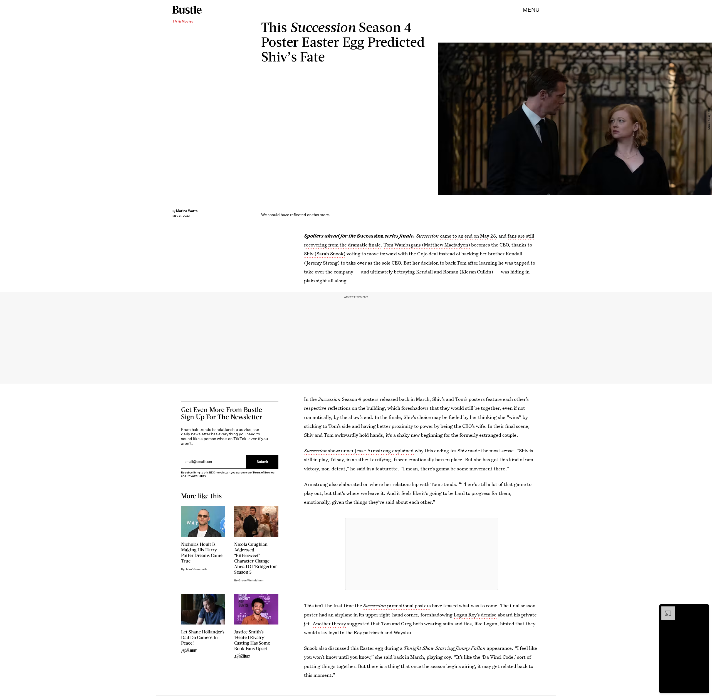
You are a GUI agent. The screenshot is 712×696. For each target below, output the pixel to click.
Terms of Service (264, 472)
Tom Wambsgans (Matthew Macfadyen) (427, 244)
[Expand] (665, 609)
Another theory (329, 623)
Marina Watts (186, 210)
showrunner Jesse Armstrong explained (359, 450)
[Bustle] (187, 9)
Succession (330, 399)
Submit (262, 462)
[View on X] (421, 554)
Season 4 (351, 399)
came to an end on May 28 (468, 236)
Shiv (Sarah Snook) (324, 253)
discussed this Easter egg (355, 648)
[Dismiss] (703, 609)
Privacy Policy (196, 476)
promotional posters (397, 605)
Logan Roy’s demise (475, 614)
